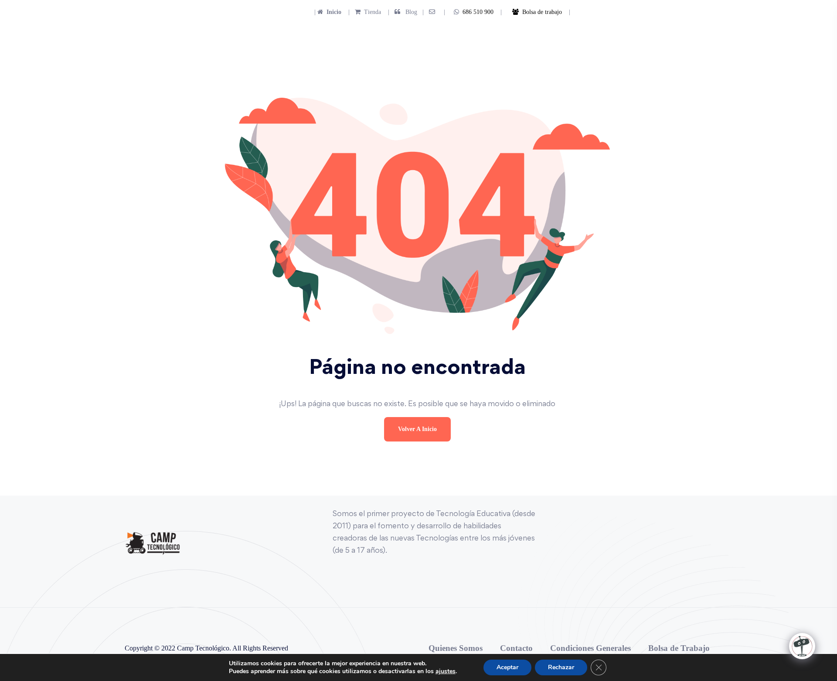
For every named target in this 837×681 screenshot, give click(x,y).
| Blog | (405, 12)
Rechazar (561, 667)
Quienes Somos (456, 648)
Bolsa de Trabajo (679, 648)
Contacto (516, 648)
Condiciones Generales (590, 648)
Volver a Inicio (417, 429)
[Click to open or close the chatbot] (802, 646)
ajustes (446, 671)
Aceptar (507, 667)
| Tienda (362, 12)
